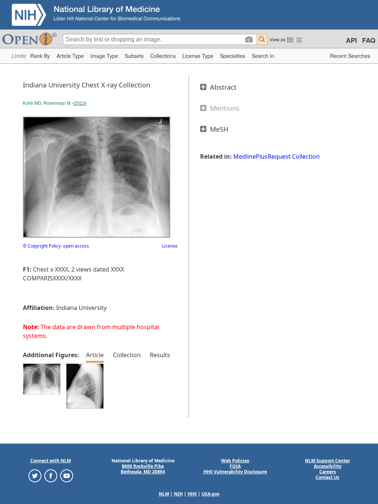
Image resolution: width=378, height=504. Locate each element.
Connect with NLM (50, 461)
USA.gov (211, 494)
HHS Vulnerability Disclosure (235, 472)
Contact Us (327, 477)
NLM (164, 494)
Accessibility (327, 466)
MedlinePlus (250, 156)
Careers (327, 472)
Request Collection (294, 156)
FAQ (368, 40)
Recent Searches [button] (350, 55)
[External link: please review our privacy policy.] (34, 475)
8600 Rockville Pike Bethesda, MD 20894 (143, 469)
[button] (40, 55)
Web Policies (235, 461)
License (170, 246)
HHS (192, 494)
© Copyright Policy (42, 246)
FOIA (235, 466)
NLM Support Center (327, 461)
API (351, 40)
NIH (178, 494)
